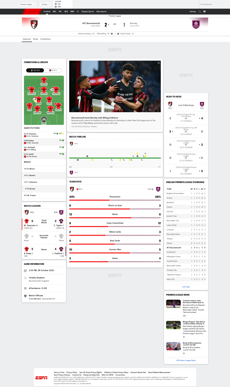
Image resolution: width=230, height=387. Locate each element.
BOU (76, 144)
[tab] (35, 70)
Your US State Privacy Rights (90, 372)
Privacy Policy (71, 372)
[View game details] (186, 118)
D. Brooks (31, 189)
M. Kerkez (30, 141)
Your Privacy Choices (62, 375)
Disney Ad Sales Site (91, 375)
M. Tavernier (34, 143)
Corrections (120, 375)
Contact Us (76, 375)
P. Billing (33, 150)
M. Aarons (33, 156)
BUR (76, 172)
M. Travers (32, 195)
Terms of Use (59, 372)
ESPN (32, 12)
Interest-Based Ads (138, 372)
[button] (200, 12)
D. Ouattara (31, 134)
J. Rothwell (30, 147)
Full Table (186, 287)
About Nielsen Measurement (159, 372)
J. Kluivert (31, 175)
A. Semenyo (34, 136)
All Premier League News (186, 360)
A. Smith (30, 154)
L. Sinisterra (32, 182)
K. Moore (31, 169)
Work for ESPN (107, 375)
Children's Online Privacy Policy (116, 372)
